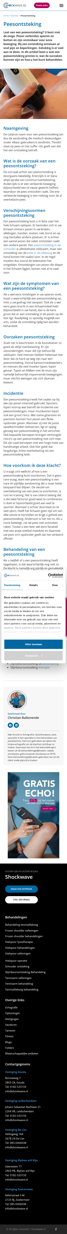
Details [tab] (33, 585)
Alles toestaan (33, 644)
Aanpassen (31, 655)
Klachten (15, 15)
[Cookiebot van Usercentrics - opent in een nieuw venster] (48, 575)
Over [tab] (55, 585)
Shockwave (19, 876)
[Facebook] (10, 725)
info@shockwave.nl (16, 1091)
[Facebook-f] (56, 1229)
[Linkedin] (16, 725)
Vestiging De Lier (16, 1129)
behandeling (50, 663)
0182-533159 (18, 1086)
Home (6, 15)
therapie (43, 667)
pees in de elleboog (39, 253)
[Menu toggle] (61, 5)
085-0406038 (18, 1142)
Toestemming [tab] (12, 585)
